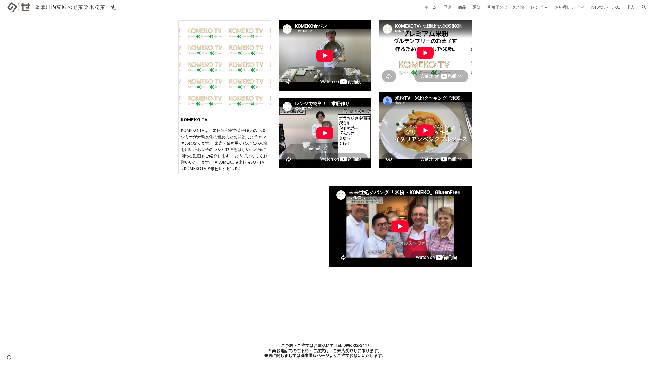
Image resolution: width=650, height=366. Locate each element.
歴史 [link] (447, 7)
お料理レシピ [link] (567, 7)
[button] (644, 7)
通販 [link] (477, 7)
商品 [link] (462, 7)
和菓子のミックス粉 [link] (506, 7)
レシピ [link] (537, 7)
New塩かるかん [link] (605, 7)
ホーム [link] (431, 7)
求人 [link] (631, 7)
